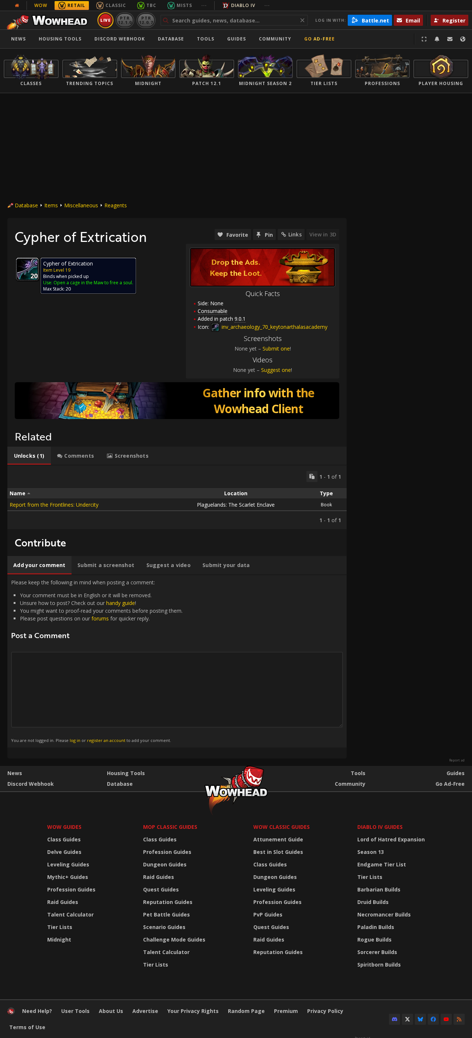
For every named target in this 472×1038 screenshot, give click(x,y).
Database (171, 39)
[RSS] (459, 1019)
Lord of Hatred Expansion (391, 839)
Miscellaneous (81, 205)
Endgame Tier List (381, 864)
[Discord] (394, 1019)
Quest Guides (161, 889)
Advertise (145, 1010)
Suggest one (276, 369)
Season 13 (370, 851)
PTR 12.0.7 (146, 20)
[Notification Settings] (436, 39)
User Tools (75, 1010)
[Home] (49, 20)
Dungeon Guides (165, 864)
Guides (236, 39)
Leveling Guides (68, 864)
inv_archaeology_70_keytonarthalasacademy (273, 326)
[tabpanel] (177, 497)
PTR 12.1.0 (125, 20)
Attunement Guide (278, 839)
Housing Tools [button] (60, 39)
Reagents (115, 205)
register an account (106, 740)
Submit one (276, 348)
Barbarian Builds (378, 889)
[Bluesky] (420, 1019)
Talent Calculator (70, 914)
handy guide (120, 602)
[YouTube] (446, 1019)
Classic (115, 5)
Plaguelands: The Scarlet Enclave (236, 504)
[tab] (29, 456)
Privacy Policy (325, 1010)
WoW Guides (64, 826)
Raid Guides (62, 901)
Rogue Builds (374, 939)
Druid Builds (373, 901)
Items (51, 205)
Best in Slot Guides (278, 851)
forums (100, 618)
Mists (184, 5)
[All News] (17, 5)
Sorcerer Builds (377, 952)
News (18, 39)
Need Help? (37, 1010)
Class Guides (64, 839)
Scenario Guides (164, 926)
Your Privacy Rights (193, 1010)
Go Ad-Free (319, 39)
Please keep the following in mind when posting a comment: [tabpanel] (97, 661)
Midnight (59, 939)
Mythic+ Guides (67, 876)
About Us (111, 1010)
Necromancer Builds (384, 914)
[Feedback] (449, 39)
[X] (407, 1019)
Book (326, 505)
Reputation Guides (167, 901)
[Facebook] (433, 1019)
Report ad (457, 760)
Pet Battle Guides (166, 914)
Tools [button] (205, 39)
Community (275, 39)
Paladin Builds (375, 926)
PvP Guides (267, 914)
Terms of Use (27, 1027)
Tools (358, 773)
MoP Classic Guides (170, 826)
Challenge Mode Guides (174, 939)
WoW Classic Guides (281, 826)
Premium (286, 1010)
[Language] (462, 39)
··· (204, 5)
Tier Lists (59, 926)
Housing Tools (126, 773)
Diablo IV (243, 5)
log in (75, 740)
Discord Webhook (119, 39)
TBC (151, 5)
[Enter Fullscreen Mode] (424, 39)
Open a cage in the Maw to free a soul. (93, 282)
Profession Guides (71, 889)
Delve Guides (64, 851)
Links (295, 234)
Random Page (246, 1010)
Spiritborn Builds (379, 964)
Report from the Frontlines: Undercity (54, 504)
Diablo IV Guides (380, 826)
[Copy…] (311, 476)
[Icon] (27, 269)
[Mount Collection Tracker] (177, 400)
